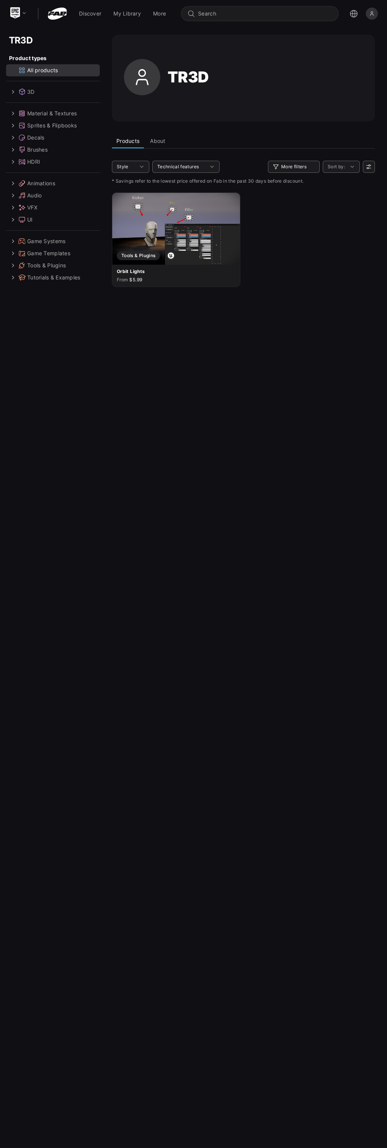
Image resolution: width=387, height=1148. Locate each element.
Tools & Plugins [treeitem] (46, 265)
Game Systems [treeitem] (46, 241)
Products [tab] (127, 141)
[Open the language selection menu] (354, 14)
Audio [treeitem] (34, 195)
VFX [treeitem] (32, 207)
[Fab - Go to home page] (57, 14)
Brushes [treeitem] (37, 149)
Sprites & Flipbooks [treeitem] (52, 125)
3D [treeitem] (31, 91)
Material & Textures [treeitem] (52, 113)
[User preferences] (369, 167)
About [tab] (157, 141)
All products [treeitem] (42, 70)
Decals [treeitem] (36, 137)
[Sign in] (372, 14)
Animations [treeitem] (41, 183)
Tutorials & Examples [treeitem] (53, 277)
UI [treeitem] (30, 219)
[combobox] (265, 13)
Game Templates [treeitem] (48, 253)
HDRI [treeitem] (33, 161)
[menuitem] (90, 14)
